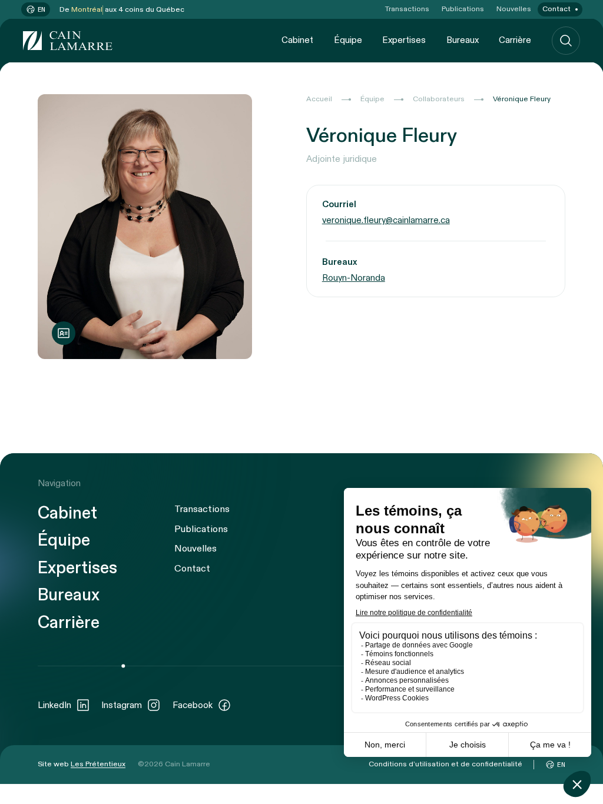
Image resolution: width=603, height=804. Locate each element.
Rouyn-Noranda (353, 278)
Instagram (121, 705)
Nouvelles (513, 9)
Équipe (348, 40)
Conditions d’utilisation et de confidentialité (445, 764)
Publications (463, 9)
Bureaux (462, 40)
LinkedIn (54, 705)
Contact (556, 9)
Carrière (515, 40)
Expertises (404, 40)
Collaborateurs (439, 99)
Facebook (193, 705)
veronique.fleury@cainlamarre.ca (386, 220)
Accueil (319, 99)
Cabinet (297, 40)
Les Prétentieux (98, 764)
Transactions (407, 9)
